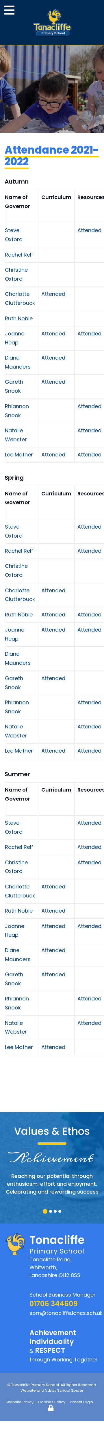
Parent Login (81, 1402)
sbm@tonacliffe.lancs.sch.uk (66, 1313)
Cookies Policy (51, 1402)
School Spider (70, 1390)
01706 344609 (53, 1303)
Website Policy (20, 1402)
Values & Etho (49, 1131)
